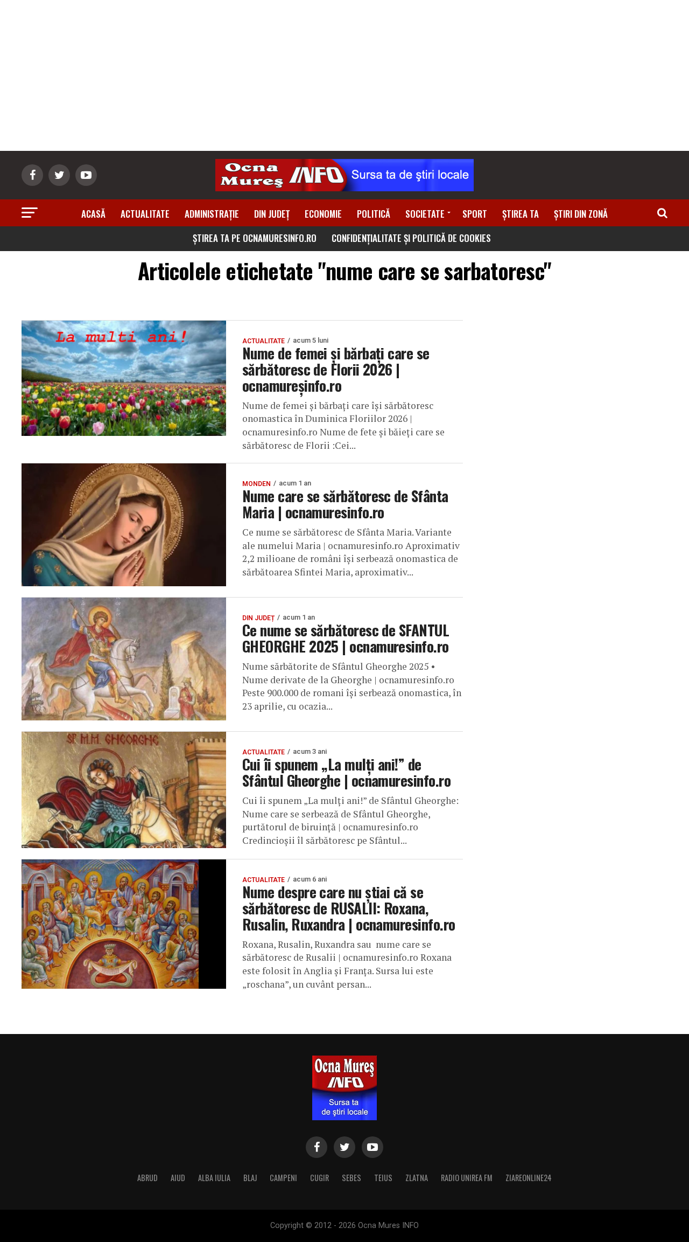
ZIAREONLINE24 (528, 1177)
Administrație (212, 213)
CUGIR (319, 1177)
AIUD (178, 1177)
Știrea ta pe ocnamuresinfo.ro (255, 238)
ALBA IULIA (214, 1177)
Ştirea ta (520, 213)
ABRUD (147, 1177)
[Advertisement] (344, 75)
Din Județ (272, 213)
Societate (425, 213)
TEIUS (383, 1177)
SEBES (351, 1177)
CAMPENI (283, 1177)
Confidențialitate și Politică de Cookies (411, 238)
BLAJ (250, 1177)
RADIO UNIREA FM (467, 1177)
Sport (474, 213)
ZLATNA (416, 1177)
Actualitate (145, 213)
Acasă (93, 213)
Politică (373, 213)
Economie (323, 213)
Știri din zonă (581, 213)
